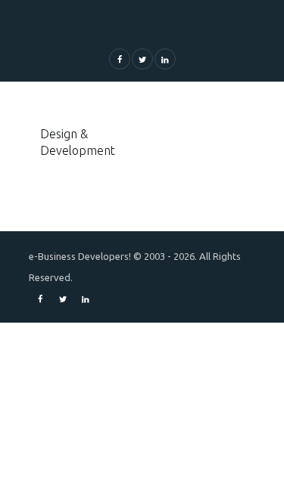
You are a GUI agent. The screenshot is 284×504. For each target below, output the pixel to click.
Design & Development (77, 142)
